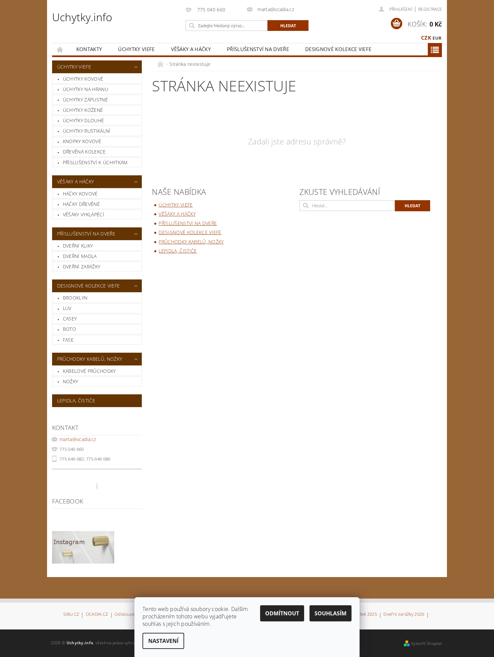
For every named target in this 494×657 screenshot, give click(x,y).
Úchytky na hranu (85, 89)
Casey (70, 318)
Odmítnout (282, 613)
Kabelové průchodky (89, 371)
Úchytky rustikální (87, 131)
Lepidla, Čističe (76, 400)
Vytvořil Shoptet (426, 643)
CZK (426, 37)
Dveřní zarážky (81, 266)
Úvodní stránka (60, 49)
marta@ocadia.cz (77, 439)
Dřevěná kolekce (84, 151)
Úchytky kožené (83, 110)
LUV (67, 308)
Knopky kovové (82, 141)
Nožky (70, 381)
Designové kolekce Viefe (338, 49)
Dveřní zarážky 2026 (403, 614)
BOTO (69, 329)
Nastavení (163, 641)
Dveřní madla (80, 256)
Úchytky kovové (83, 79)
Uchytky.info (82, 17)
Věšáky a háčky (191, 49)
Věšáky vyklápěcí (83, 214)
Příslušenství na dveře (258, 49)
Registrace (430, 9)
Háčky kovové (80, 193)
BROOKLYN (75, 298)
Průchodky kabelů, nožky (89, 359)
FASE (68, 340)
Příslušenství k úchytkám (95, 162)
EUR (437, 38)
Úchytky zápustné (85, 99)
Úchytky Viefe (136, 49)
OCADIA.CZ (97, 614)
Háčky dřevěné (81, 204)
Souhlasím (330, 613)
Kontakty (89, 49)
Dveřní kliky (78, 246)
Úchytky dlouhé (83, 120)
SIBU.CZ (71, 614)
